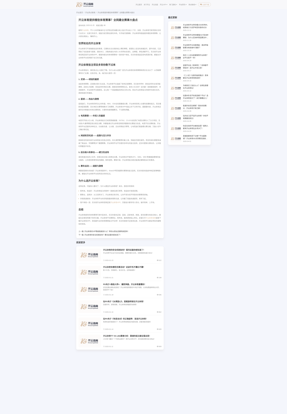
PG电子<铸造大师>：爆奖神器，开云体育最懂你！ (124, 284)
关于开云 (147, 4)
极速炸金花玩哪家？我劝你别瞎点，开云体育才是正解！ (195, 107)
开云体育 (85, 30)
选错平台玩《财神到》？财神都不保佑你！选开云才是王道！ (195, 66)
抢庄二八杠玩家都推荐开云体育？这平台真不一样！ (195, 56)
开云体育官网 (151, 218)
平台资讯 (182, 4)
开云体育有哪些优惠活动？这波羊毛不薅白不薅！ (124, 267)
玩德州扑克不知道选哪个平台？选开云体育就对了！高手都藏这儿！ (195, 97)
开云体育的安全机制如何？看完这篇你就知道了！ (102, 235)
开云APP (163, 4)
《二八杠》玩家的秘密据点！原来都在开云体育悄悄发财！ (195, 76)
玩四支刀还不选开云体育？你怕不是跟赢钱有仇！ (195, 117)
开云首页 (139, 4)
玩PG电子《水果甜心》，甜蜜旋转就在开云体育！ (124, 301)
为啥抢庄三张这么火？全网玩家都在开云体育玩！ (195, 86)
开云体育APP (115, 202)
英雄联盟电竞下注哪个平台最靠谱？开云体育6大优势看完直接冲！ (195, 137)
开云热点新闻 (90, 12)
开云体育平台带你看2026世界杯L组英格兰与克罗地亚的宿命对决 (195, 26)
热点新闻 (192, 4)
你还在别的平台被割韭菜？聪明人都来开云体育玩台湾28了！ (195, 127)
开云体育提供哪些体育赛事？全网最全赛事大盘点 (116, 12)
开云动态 (155, 4)
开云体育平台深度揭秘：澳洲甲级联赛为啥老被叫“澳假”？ (195, 46)
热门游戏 (172, 4)
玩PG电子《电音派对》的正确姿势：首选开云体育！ (125, 319)
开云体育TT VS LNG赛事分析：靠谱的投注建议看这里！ (127, 336)
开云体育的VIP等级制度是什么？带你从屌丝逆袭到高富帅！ (106, 231)
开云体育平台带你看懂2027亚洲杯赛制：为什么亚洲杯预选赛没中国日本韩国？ (195, 36)
